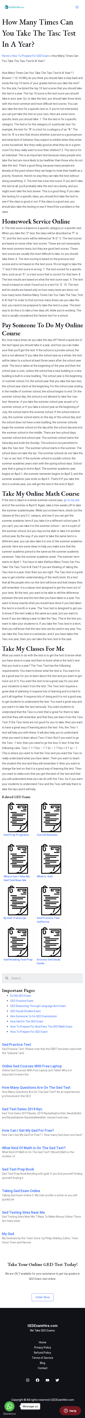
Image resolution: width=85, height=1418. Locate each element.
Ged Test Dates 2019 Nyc (22, 1109)
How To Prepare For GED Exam (30, 56)
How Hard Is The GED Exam (26, 1021)
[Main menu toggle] (77, 7)
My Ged (8, 1234)
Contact (42, 1368)
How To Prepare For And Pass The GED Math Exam (41, 1027)
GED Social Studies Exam (25, 1011)
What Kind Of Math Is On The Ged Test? (34, 1148)
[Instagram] (27, 1380)
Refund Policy (42, 1353)
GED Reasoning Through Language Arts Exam (38, 1006)
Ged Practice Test (16, 1044)
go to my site (71, 500)
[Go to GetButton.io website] (9, 1414)
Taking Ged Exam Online (21, 1191)
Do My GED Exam (20, 996)
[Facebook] (37, 1380)
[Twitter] (57, 1380)
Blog (42, 1363)
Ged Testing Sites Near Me (23, 1212)
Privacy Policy (42, 1348)
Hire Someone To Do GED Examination (33, 1016)
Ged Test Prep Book (18, 1169)
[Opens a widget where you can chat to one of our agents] (70, 1411)
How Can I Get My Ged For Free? (28, 1130)
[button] (43, 1297)
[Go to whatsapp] (9, 1406)
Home (5, 56)
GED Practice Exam (21, 1001)
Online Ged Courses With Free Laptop (32, 1066)
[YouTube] (47, 1380)
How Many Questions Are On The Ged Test (36, 1087)
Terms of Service (42, 1358)
